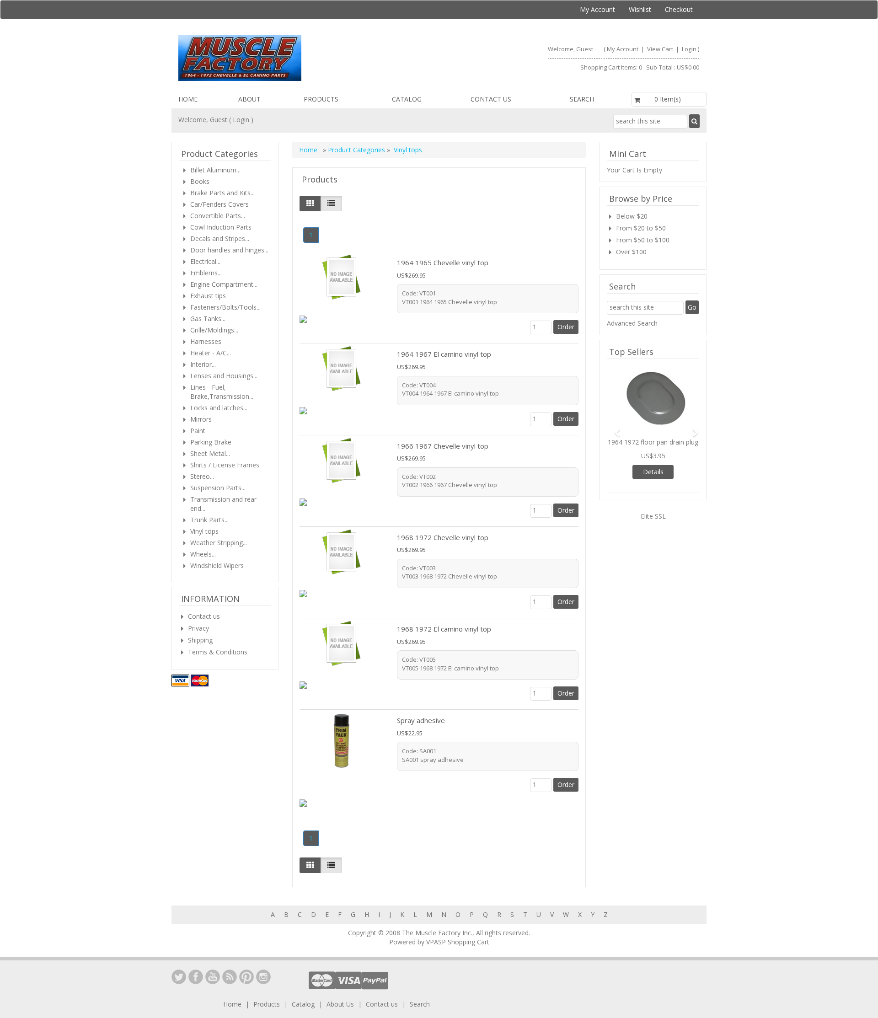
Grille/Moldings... (214, 330)
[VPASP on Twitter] (178, 977)
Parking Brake (210, 442)
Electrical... (205, 261)
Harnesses (205, 341)
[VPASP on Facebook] (195, 977)
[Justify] (331, 203)
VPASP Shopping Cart (457, 942)
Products (321, 99)
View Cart (661, 49)
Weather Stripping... (218, 542)
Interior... (203, 364)
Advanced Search (632, 323)
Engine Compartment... (223, 284)
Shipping (200, 640)
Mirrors (201, 419)
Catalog (407, 99)
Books (199, 181)
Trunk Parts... (209, 519)
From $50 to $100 (642, 240)
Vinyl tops (408, 149)
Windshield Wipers (217, 565)
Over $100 (631, 251)
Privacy (198, 628)
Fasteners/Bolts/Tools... (225, 307)
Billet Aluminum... (215, 170)
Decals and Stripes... (219, 238)
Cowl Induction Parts (221, 227)
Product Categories (357, 149)
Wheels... (203, 554)
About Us (340, 1004)
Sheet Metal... (210, 453)
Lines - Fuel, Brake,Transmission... (221, 392)
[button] (614, 428)
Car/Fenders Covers (219, 204)
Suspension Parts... (218, 487)
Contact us (491, 99)
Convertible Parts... (217, 215)
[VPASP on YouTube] (212, 977)
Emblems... (206, 272)
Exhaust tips (208, 295)
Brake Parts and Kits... (222, 192)
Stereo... (202, 476)
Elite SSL (653, 516)
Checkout (679, 9)
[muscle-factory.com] (304, 58)
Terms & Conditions (217, 652)
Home (188, 99)
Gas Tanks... (207, 318)
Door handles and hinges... (229, 250)
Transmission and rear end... (223, 504)
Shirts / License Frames (224, 465)
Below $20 (632, 216)
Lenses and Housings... (223, 375)
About (249, 99)
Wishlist (640, 9)
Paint (197, 430)
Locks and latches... (218, 407)
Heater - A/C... (210, 352)
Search (582, 99)
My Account (597, 9)
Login (689, 49)
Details (653, 471)
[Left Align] (310, 203)
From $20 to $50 (641, 228)
